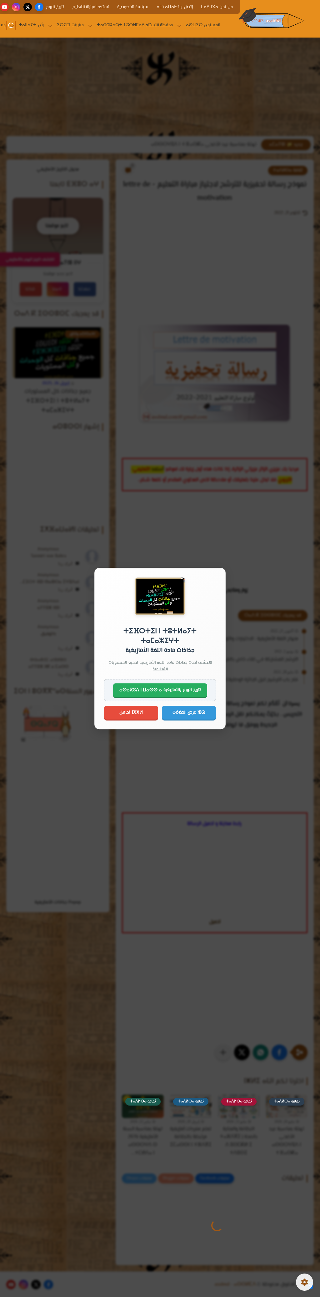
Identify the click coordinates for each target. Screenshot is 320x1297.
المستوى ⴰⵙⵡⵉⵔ (203, 25)
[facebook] (39, 7)
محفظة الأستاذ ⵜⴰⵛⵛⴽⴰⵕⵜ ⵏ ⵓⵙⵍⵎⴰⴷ (135, 25)
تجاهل (131, 712)
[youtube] (4, 7)
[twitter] (27, 7)
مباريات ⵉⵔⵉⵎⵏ (70, 25)
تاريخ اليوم (55, 7)
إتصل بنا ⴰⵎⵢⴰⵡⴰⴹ (175, 7)
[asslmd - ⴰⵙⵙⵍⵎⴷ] (271, 18)
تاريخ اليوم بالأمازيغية (160, 690)
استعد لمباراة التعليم (90, 7)
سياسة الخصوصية (132, 7)
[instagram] (16, 7)
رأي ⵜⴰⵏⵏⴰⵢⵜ (31, 25)
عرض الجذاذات (188, 712)
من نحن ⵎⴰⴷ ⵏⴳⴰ (217, 7)
